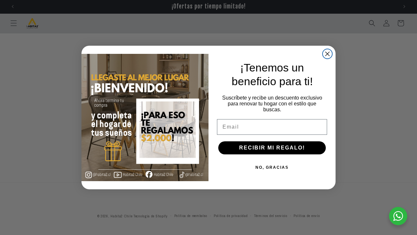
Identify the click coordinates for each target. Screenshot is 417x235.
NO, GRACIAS (272, 167)
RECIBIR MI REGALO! (272, 147)
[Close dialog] (327, 54)
